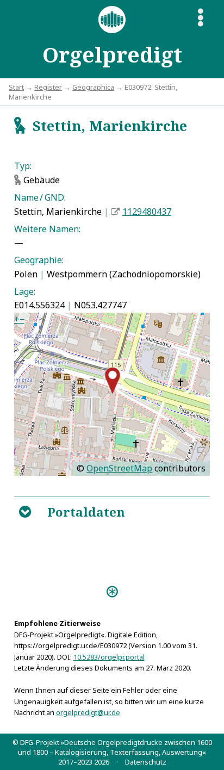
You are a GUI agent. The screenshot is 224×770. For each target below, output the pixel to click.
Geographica (93, 87)
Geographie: (39, 260)
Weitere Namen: (47, 229)
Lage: (24, 291)
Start (16, 87)
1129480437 (146, 212)
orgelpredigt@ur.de (88, 712)
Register (48, 87)
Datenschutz (145, 762)
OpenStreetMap (119, 468)
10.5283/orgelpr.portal (109, 657)
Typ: (23, 166)
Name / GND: (40, 197)
